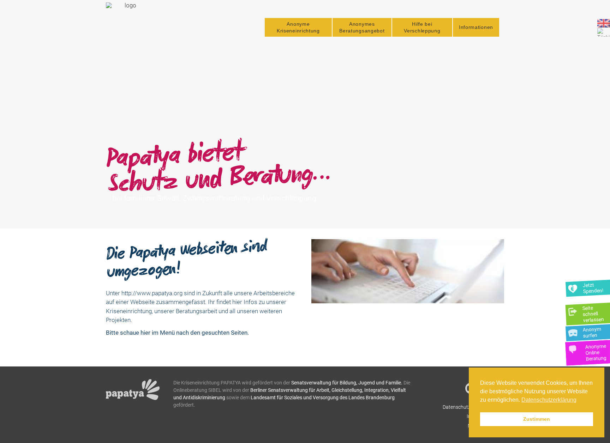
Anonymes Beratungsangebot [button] (361, 27)
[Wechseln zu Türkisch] (603, 32)
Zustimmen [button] (536, 419)
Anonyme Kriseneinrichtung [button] (298, 27)
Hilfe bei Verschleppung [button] (422, 27)
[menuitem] (298, 27)
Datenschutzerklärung (467, 407)
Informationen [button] (476, 27)
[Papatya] (127, 24)
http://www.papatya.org (152, 293)
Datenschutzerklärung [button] (548, 400)
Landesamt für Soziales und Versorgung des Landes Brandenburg (323, 397)
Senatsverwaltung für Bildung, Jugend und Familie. (346, 383)
